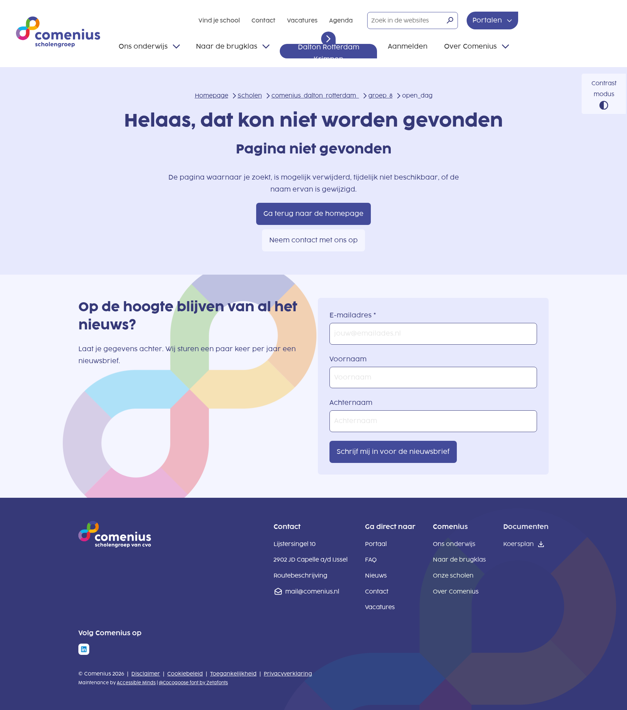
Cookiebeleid (185, 674)
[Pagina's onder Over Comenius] (505, 46)
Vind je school (219, 20)
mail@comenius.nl (312, 591)
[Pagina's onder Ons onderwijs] (176, 46)
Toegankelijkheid (233, 674)
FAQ (371, 559)
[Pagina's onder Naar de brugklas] (266, 46)
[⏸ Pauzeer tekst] (328, 39)
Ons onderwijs (143, 46)
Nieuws (376, 575)
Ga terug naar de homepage (313, 214)
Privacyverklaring (288, 674)
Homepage (211, 95)
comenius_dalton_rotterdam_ (315, 95)
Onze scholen (453, 575)
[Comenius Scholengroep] (58, 32)
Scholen (250, 95)
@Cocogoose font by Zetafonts (193, 682)
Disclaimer (145, 674)
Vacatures (302, 20)
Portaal (376, 544)
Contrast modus (603, 89)
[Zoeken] (450, 20)
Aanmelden (407, 46)
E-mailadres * (352, 315)
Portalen (488, 20)
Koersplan (518, 544)
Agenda (341, 20)
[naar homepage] (114, 545)
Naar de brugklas (226, 46)
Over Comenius (470, 46)
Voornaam (347, 359)
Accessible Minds (136, 682)
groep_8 (380, 95)
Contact (263, 20)
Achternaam (350, 403)
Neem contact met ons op (313, 240)
